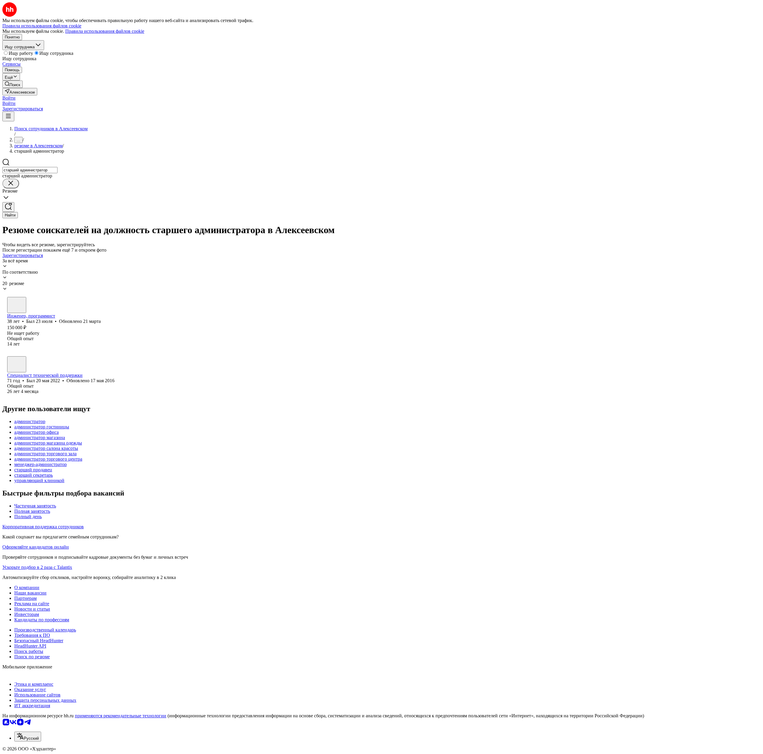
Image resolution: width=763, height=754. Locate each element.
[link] (12, 84)
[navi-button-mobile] (8, 116)
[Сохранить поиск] (8, 207)
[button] (8, 97)
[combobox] (30, 170)
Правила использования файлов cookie (104, 31)
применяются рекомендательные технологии (120, 715)
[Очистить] (10, 183)
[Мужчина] (16, 305)
